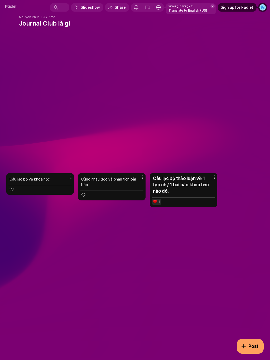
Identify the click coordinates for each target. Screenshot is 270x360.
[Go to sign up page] (262, 7)
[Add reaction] (11, 189)
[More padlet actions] (158, 7)
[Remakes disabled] (147, 7)
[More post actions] (67, 179)
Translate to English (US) (187, 10)
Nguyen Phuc (29, 17)
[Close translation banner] (212, 6)
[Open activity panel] (136, 7)
